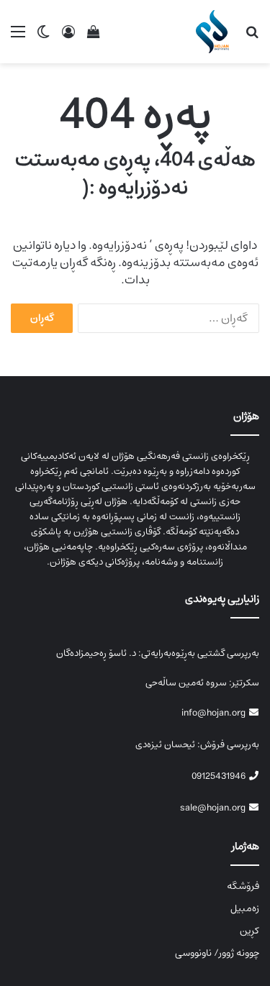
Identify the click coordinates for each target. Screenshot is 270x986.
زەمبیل (244, 908)
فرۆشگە (243, 886)
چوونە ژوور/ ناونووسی (217, 953)
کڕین (249, 930)
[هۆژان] (215, 31)
